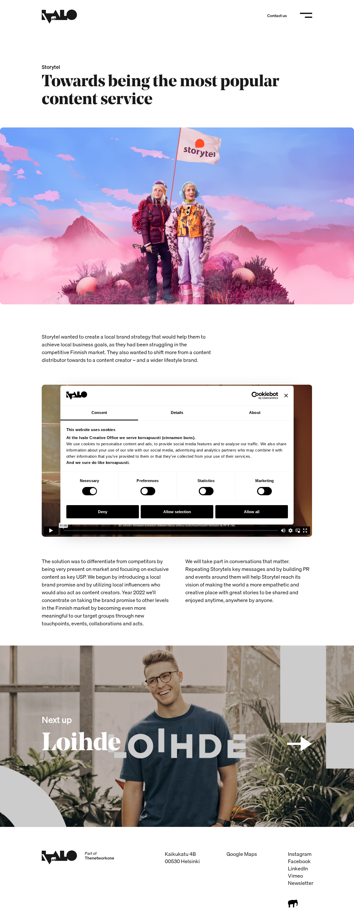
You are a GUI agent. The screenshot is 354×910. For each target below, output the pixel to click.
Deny (102, 512)
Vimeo (295, 876)
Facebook (299, 861)
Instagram (299, 854)
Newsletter (300, 883)
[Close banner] (286, 395)
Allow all (251, 512)
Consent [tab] (99, 412)
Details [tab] (177, 412)
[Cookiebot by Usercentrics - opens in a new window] (255, 395)
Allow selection (177, 512)
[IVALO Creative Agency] (59, 17)
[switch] (147, 491)
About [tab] (254, 412)
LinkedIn (298, 868)
